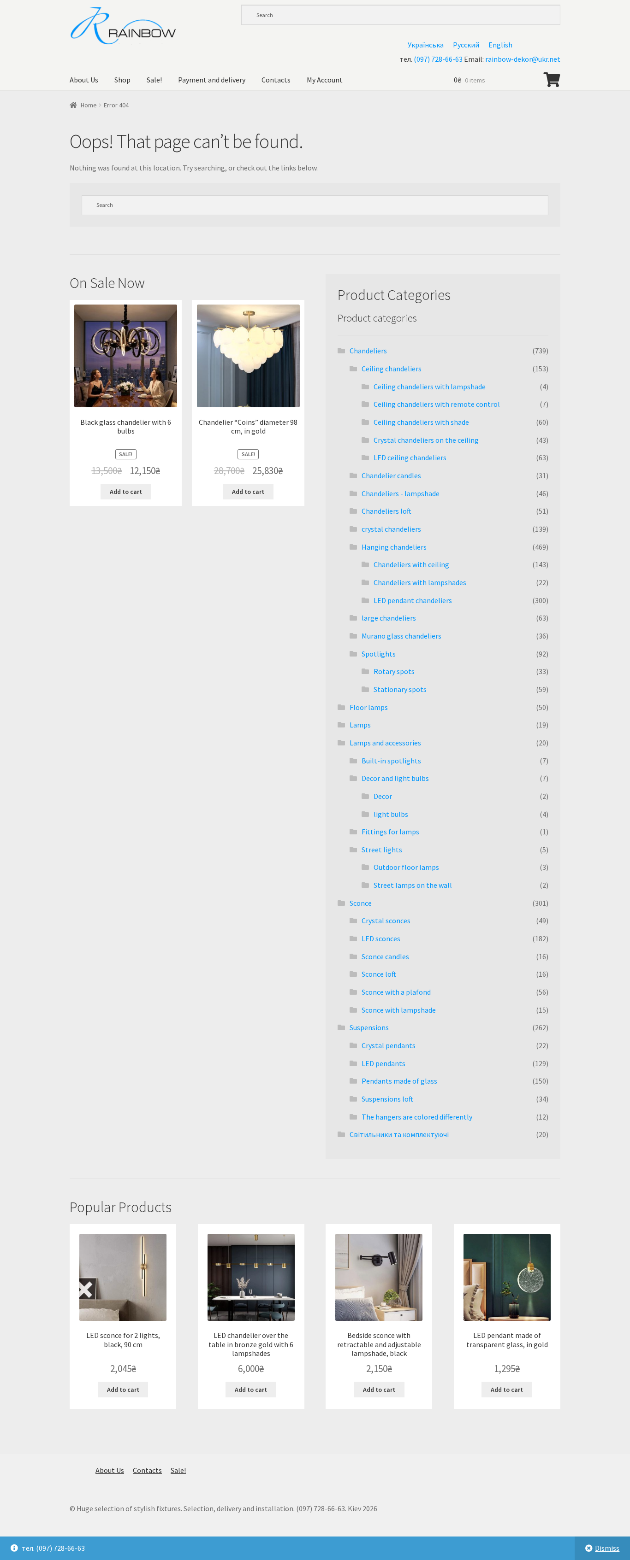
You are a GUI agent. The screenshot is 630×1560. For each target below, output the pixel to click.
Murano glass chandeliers (401, 635)
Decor (383, 796)
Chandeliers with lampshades (420, 582)
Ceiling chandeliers (392, 368)
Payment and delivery (211, 79)
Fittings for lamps (390, 831)
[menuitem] (425, 44)
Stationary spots (400, 689)
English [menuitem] (500, 44)
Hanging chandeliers (394, 546)
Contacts (276, 79)
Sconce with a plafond (396, 992)
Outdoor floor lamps (406, 867)
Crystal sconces (386, 920)
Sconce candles (385, 956)
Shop (122, 79)
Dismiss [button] (607, 1548)
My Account (325, 79)
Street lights (382, 849)
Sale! (154, 79)
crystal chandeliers (391, 529)
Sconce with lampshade (399, 1010)
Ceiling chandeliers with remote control (437, 404)
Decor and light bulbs (395, 778)
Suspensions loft (387, 1098)
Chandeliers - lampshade (401, 493)
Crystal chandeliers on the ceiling (426, 440)
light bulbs (391, 814)
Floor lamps (369, 707)
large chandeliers (389, 617)
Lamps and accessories (385, 742)
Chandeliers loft (386, 511)
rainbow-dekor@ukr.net (522, 59)
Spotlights (379, 653)
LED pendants (383, 1063)
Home (89, 105)
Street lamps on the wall (413, 885)
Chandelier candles (391, 475)
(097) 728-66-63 (438, 59)
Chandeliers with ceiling (411, 564)
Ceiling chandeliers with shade (421, 422)
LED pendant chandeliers (413, 600)
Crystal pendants (389, 1045)
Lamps (360, 724)
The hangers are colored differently (417, 1116)
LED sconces (381, 938)
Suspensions (369, 1027)
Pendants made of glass (399, 1080)
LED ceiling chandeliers (410, 457)
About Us (84, 79)
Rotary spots (394, 671)
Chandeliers (368, 350)
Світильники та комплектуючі (399, 1134)
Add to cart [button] (126, 491)
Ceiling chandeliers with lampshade (430, 386)
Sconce (361, 903)
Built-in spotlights (391, 760)
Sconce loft (379, 974)
